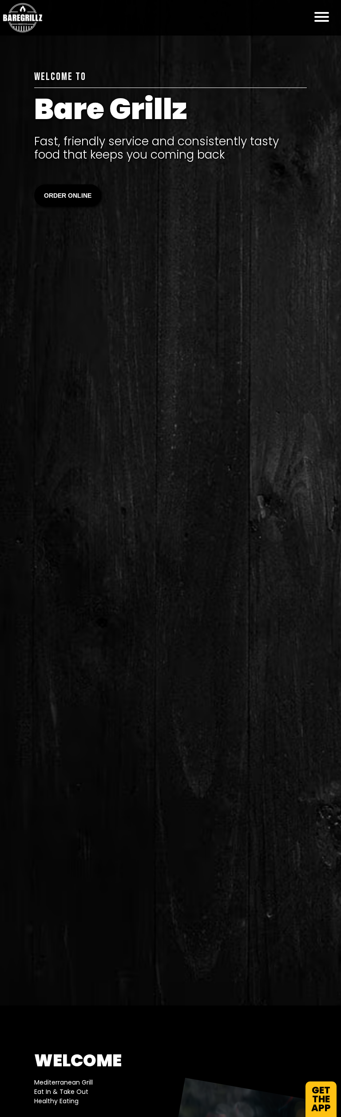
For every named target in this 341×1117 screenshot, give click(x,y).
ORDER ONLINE (67, 195)
